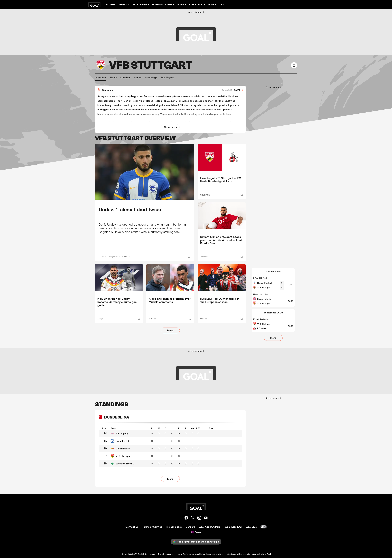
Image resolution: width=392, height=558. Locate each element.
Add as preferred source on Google (198, 541)
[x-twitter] (192, 518)
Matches (125, 77)
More (170, 330)
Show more (170, 127)
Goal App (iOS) (233, 526)
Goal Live (251, 526)
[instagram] (199, 518)
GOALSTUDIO (216, 4)
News (113, 77)
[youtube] (205, 518)
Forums (157, 4)
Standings (151, 77)
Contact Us (131, 526)
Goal (140, 554)
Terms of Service (152, 526)
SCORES (110, 4)
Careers (190, 526)
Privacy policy (174, 526)
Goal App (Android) (210, 526)
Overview (100, 77)
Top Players (167, 77)
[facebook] (186, 518)
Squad (137, 77)
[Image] (144, 172)
